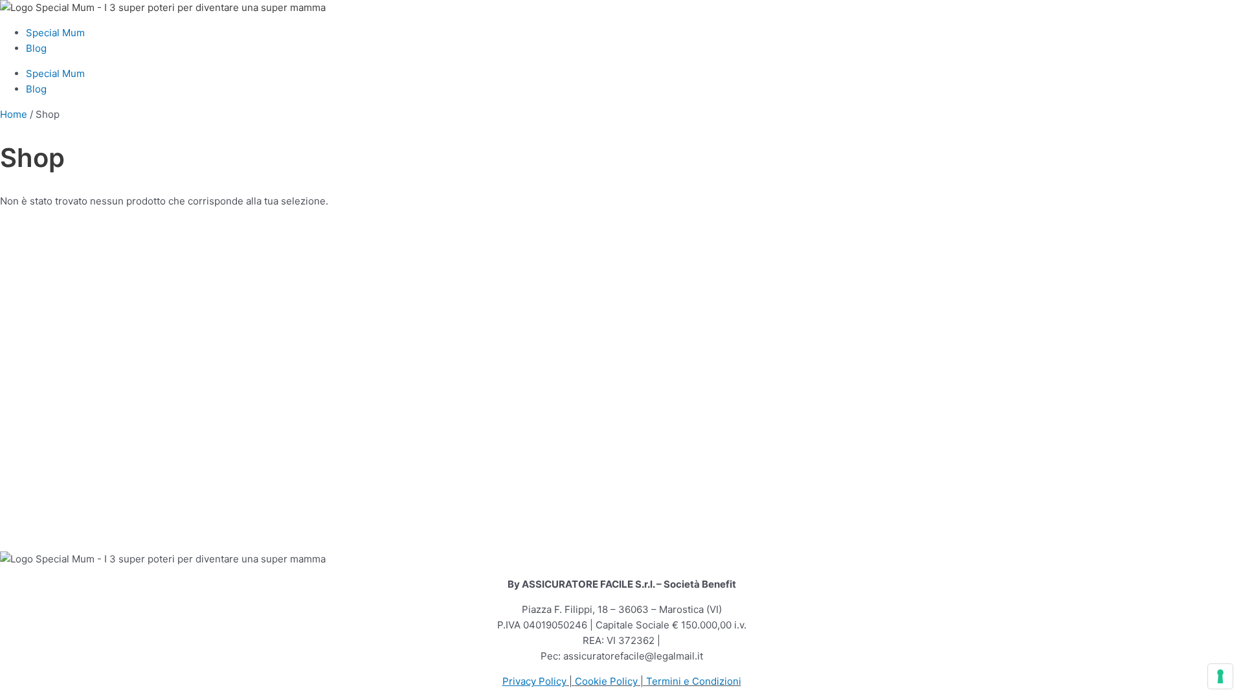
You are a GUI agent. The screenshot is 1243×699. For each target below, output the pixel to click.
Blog (36, 48)
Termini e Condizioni (693, 681)
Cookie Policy (606, 681)
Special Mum (55, 33)
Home (13, 114)
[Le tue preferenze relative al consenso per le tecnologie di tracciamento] (1220, 676)
